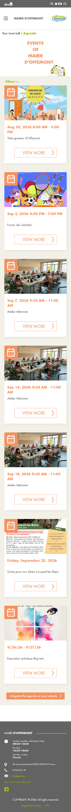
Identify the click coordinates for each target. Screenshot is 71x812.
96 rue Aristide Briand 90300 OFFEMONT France (34, 764)
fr (51, 4)
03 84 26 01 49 (19, 770)
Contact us (19, 776)
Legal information (31, 805)
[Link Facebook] (7, 789)
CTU (47, 805)
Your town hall (11, 33)
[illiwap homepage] (16, 4)
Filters (10, 81)
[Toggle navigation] (6, 18)
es (65, 4)
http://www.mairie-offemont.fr (17, 782)
